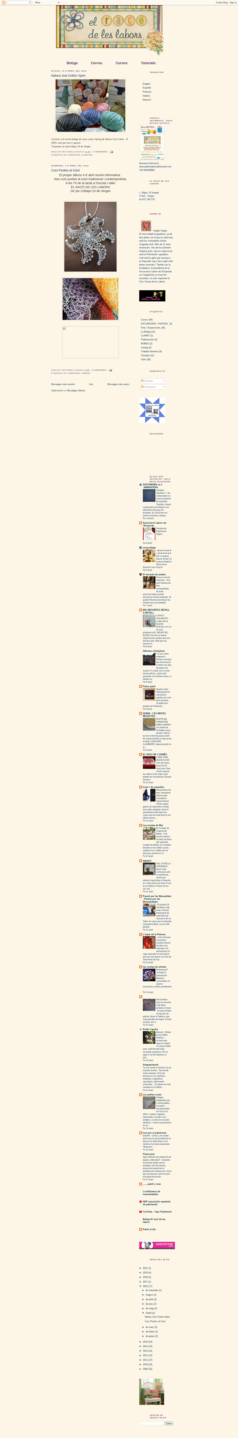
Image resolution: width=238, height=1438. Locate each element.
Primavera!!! (162, 969)
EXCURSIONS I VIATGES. (155, 323)
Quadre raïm (162, 689)
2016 (145, 1286)
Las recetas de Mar (153, 825)
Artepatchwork (150, 1064)
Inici (91, 384)
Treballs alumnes (149, 351)
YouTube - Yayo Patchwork (157, 1211)
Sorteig (144, 347)
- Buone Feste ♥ (163, 550)
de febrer (150, 1331)
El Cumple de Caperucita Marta (162, 831)
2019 (145, 1272)
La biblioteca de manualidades (151, 1193)
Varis (143, 359)
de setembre (152, 1290)
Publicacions (147, 339)
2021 (145, 1268)
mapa (155, 192)
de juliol (150, 1299)
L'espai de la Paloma (154, 934)
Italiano (146, 95)
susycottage (149, 547)
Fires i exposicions (150, 327)
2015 (145, 1341)
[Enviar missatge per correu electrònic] (111, 152)
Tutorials (145, 355)
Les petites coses (152, 1094)
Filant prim (149, 1154)
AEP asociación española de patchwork (156, 1203)
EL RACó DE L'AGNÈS (155, 754)
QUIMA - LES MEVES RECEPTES (154, 715)
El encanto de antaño (154, 574)
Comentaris (149, 387)
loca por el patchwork (154, 1133)
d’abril (149, 1313)
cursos (86, 373)
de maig (150, 1308)
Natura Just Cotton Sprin (68, 75)
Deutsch (147, 99)
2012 (145, 1355)
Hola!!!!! (147, 1135)
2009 (145, 1369)
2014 (145, 1346)
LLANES (145, 335)
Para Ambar (162, 999)
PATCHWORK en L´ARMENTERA (153, 486)
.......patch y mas (152, 1184)
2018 (145, 1277)
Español (147, 87)
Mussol (160, 1032)
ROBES (145, 343)
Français (147, 91)
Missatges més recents (63, 384)
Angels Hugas (160, 230)
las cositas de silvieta (154, 967)
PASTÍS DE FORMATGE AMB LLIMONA (163, 722)
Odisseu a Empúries (154, 651)
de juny (150, 1304)
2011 (145, 1360)
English (146, 84)
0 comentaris (100, 152)
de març (150, 1327)
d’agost (150, 1294)
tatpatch (147, 860)
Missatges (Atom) (76, 390)
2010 (145, 1364)
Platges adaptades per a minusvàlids (163, 1100)
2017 (145, 1281)
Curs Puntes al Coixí (65, 170)
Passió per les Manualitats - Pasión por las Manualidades (157, 899)
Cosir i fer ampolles (153, 787)
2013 (145, 1351)
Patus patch (149, 686)
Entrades (148, 381)
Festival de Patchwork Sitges (161, 531)
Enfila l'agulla (150, 1029)
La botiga (87, 155)
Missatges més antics (118, 384)
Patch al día (149, 1229)
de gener (150, 1336)
